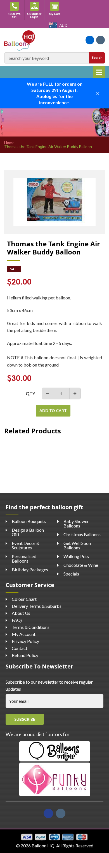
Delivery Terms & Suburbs (36, 606)
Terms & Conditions (30, 627)
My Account (23, 634)
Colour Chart (24, 599)
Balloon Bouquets (29, 521)
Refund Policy (25, 655)
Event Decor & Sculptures (25, 545)
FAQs (17, 620)
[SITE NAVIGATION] (99, 72)
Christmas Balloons (82, 534)
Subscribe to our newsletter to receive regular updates (49, 685)
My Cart (57, 13)
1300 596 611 (14, 15)
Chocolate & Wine (80, 565)
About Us (21, 613)
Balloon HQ (43, 845)
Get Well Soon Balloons (77, 545)
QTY (30, 393)
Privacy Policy (25, 641)
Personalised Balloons (24, 558)
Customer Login (34, 15)
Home (9, 143)
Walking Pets (76, 556)
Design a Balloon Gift (28, 532)
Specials (71, 573)
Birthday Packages (30, 569)
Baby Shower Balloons (76, 523)
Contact (19, 648)
